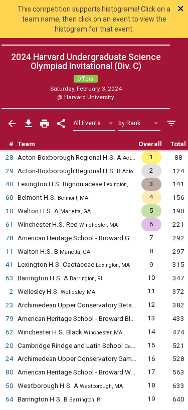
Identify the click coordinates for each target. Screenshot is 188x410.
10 (10, 211)
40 (10, 184)
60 (10, 197)
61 (10, 224)
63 (10, 278)
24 (10, 358)
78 (10, 238)
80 (10, 372)
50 (10, 385)
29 (10, 171)
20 (10, 345)
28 (10, 157)
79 (10, 318)
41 (10, 264)
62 (10, 332)
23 (10, 305)
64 (10, 399)
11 (10, 251)
